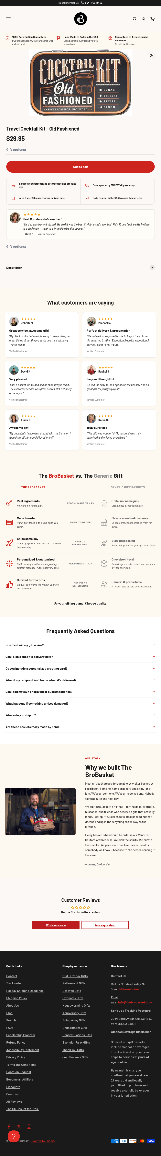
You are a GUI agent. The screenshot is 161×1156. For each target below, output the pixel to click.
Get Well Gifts (71, 990)
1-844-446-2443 (129, 989)
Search (11, 1020)
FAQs (9, 1027)
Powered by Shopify (43, 1141)
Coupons (12, 1094)
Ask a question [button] (105, 925)
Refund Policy (15, 1042)
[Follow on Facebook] (9, 1126)
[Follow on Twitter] (19, 1126)
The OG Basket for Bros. (22, 1109)
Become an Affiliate (19, 1079)
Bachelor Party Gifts (76, 1042)
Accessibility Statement (22, 1050)
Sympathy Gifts (72, 998)
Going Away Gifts (74, 1020)
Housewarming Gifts (76, 1005)
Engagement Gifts (75, 1027)
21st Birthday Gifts (75, 976)
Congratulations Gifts (77, 1035)
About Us (12, 1005)
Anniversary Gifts (74, 1013)
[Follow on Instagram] (29, 1126)
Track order (14, 983)
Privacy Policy (15, 1057)
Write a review (56, 925)
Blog (9, 1013)
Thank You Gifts (73, 1050)
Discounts (13, 1087)
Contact (11, 976)
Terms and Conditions (21, 1064)
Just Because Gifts (75, 1057)
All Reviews (14, 1101)
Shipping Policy (16, 998)
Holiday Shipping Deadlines (25, 990)
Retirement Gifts (74, 983)
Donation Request (18, 1072)
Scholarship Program (20, 1035)
